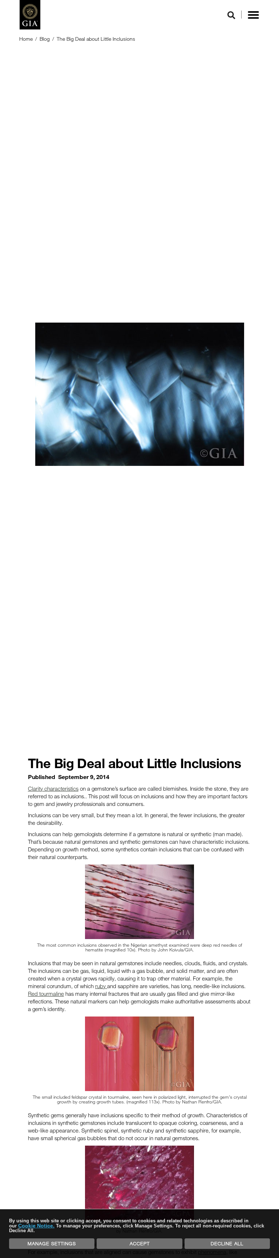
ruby (101, 986)
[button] (253, 15)
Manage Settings (52, 1243)
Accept (140, 1243)
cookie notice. (36, 1226)
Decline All (227, 1243)
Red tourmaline (46, 993)
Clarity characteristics (53, 788)
